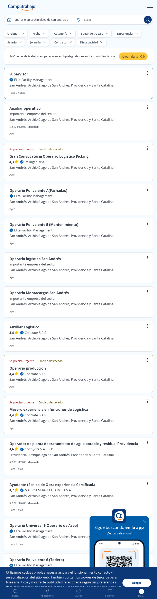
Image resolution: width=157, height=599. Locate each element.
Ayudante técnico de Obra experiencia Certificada (52, 484)
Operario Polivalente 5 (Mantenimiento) (43, 224)
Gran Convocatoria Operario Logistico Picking (49, 156)
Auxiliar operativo (25, 108)
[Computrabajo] (21, 8)
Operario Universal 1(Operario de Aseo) (43, 525)
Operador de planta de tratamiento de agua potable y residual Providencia (73, 443)
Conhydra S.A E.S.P (39, 449)
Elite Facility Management (33, 79)
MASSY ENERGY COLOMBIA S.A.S (49, 490)
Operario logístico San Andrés (35, 258)
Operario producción (27, 368)
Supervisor (18, 74)
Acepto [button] (136, 583)
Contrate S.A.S (35, 332)
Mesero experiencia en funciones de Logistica (48, 409)
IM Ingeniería (34, 162)
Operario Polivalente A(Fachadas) (38, 190)
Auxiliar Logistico (24, 327)
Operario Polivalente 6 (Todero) (36, 559)
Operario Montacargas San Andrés (39, 292)
